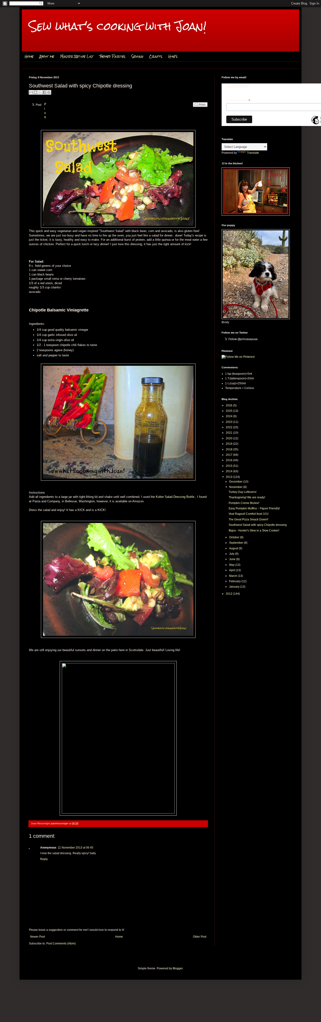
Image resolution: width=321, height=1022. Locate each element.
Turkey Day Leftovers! (242, 492)
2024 (229, 416)
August (234, 548)
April (232, 570)
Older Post (199, 936)
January (234, 586)
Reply (44, 859)
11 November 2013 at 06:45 (75, 847)
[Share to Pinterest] (49, 92)
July (232, 553)
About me (46, 56)
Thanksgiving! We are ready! (247, 497)
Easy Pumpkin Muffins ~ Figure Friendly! (254, 508)
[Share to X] (40, 92)
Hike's (173, 56)
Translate (253, 152)
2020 (229, 438)
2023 (229, 422)
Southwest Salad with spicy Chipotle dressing (258, 525)
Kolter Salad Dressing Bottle (175, 497)
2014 (229, 471)
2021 (229, 432)
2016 (229, 460)
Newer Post (37, 936)
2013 (229, 477)
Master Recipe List (77, 56)
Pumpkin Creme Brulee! (244, 503)
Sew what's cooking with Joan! (117, 26)
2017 (229, 454)
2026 (229, 405)
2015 (229, 466)
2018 (229, 449)
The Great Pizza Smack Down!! (248, 519)
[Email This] (31, 92)
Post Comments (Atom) (61, 943)
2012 (229, 593)
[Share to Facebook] (44, 92)
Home (29, 56)
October (234, 537)
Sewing (137, 56)
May (232, 564)
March (233, 576)
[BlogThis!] (35, 92)
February (235, 581)
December (236, 481)
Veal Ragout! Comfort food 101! (249, 513)
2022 (229, 427)
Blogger (178, 968)
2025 (229, 411)
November (236, 487)
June (232, 559)
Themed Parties (112, 56)
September (236, 542)
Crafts (155, 56)
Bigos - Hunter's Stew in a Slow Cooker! (254, 530)
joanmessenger (60, 823)
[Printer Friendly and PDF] (200, 109)
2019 (229, 443)
